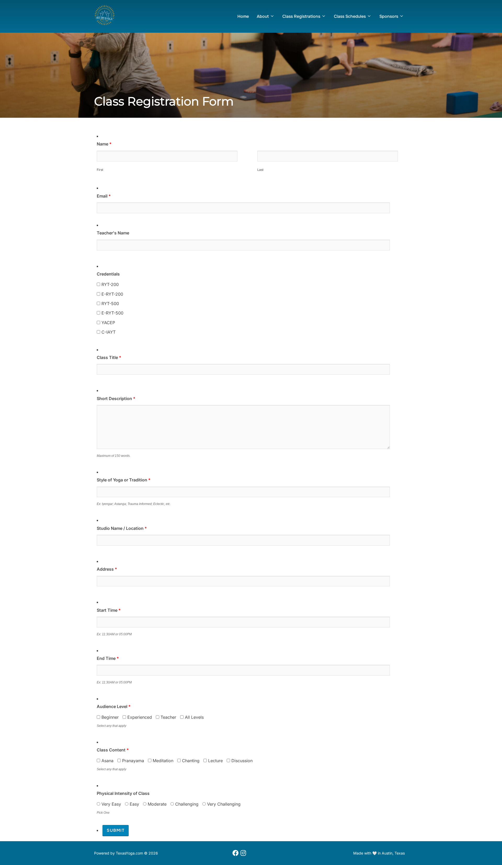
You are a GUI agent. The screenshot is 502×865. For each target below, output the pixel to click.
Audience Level (114, 706)
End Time (108, 658)
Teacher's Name (113, 232)
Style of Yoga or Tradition (124, 479)
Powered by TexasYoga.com (118, 853)
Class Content (113, 749)
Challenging (186, 804)
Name (104, 144)
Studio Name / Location (122, 528)
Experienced (139, 717)
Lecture (215, 760)
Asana (106, 760)
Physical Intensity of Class (123, 793)
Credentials (108, 274)
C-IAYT (108, 332)
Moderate (156, 804)
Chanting (190, 760)
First (100, 170)
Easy (133, 804)
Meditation (162, 760)
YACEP (107, 322)
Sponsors (388, 16)
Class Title (109, 357)
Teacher (167, 717)
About (263, 16)
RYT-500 (109, 303)
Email (104, 196)
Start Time (109, 610)
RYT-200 (109, 284)
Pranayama (132, 760)
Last (260, 170)
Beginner (109, 717)
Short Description (116, 398)
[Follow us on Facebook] (235, 853)
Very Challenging (223, 804)
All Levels (194, 717)
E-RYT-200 (111, 294)
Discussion (241, 760)
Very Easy (110, 804)
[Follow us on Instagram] (243, 853)
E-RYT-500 (111, 313)
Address (107, 569)
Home (243, 16)
